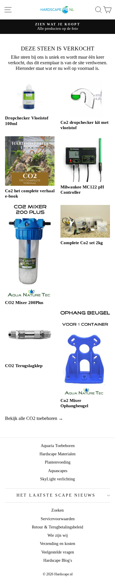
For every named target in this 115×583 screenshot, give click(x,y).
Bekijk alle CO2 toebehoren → (34, 418)
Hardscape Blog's (57, 560)
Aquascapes (57, 471)
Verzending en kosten (57, 543)
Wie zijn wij (57, 535)
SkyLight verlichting (57, 479)
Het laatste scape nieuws (56, 495)
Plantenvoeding (57, 462)
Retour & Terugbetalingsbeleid (57, 527)
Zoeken (57, 510)
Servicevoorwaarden (58, 519)
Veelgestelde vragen (57, 552)
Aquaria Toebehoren (58, 446)
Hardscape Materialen (57, 454)
